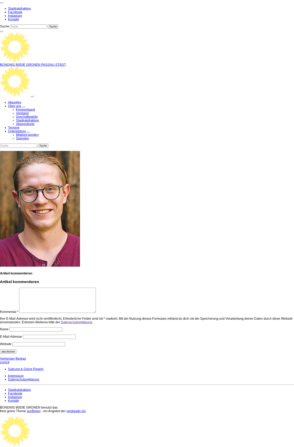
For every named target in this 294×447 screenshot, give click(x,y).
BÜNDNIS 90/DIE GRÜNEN (20, 64)
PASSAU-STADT (53, 64)
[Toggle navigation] (1, 2)
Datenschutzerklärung (76, 322)
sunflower (34, 411)
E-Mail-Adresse (11, 336)
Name (4, 329)
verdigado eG (76, 411)
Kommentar (9, 311)
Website (6, 344)
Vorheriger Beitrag (13, 360)
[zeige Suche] (1, 31)
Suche (4, 26)
